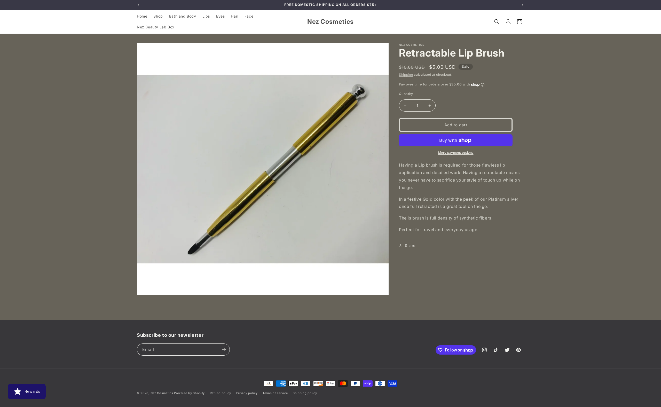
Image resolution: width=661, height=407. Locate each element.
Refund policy (220, 393)
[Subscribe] (224, 349)
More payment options (456, 152)
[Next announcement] (522, 5)
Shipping (406, 74)
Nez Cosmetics (162, 393)
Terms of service (275, 393)
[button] (496, 21)
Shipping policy (305, 393)
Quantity (406, 94)
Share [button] (410, 245)
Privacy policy (247, 393)
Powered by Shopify (189, 393)
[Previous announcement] (138, 5)
